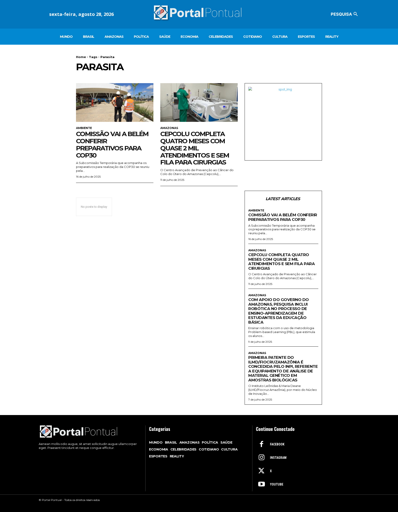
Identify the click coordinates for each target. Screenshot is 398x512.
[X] (261, 471)
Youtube (276, 484)
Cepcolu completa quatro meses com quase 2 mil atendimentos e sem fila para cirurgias (194, 148)
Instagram (278, 457)
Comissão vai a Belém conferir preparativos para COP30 (112, 144)
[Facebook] (261, 444)
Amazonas (169, 128)
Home (81, 57)
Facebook (277, 444)
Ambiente (84, 128)
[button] (345, 14)
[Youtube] (261, 484)
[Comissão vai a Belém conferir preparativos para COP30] (114, 102)
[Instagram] (261, 458)
